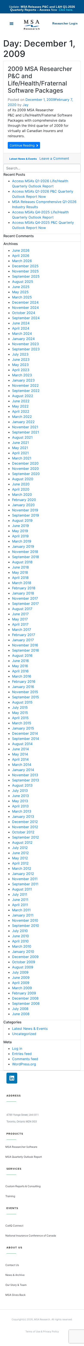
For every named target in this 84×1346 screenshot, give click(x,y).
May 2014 (20, 754)
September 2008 (26, 1003)
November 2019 (25, 510)
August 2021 (22, 437)
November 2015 (25, 692)
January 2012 (23, 873)
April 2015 (20, 718)
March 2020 (22, 494)
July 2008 (20, 1008)
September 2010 (25, 925)
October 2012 (23, 832)
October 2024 (23, 313)
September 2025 (26, 276)
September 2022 (26, 390)
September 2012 (25, 837)
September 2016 (25, 650)
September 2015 (25, 697)
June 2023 (21, 359)
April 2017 (20, 624)
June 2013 (20, 796)
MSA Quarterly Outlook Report (23, 1156)
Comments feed (25, 1059)
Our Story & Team (15, 1284)
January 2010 (23, 951)
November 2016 (25, 645)
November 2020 (25, 468)
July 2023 (20, 354)
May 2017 (20, 619)
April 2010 (20, 941)
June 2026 (21, 250)
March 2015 (21, 723)
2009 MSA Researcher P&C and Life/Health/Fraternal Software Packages (40, 79)
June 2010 (20, 936)
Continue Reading (23, 145)
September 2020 (26, 474)
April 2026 (20, 255)
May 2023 (20, 364)
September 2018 (25, 557)
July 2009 (20, 972)
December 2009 (25, 957)
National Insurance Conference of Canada (30, 1235)
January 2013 (23, 816)
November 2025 (25, 271)
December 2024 (25, 302)
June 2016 (20, 661)
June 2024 (21, 323)
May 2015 (20, 712)
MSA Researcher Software (21, 1146)
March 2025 (22, 297)
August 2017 (22, 609)
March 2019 (21, 541)
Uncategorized (24, 1034)
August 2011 (22, 889)
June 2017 (20, 614)
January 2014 (23, 770)
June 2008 (21, 1014)
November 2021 (25, 427)
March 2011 (21, 910)
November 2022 (25, 385)
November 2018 (25, 551)
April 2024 (20, 328)
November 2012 (25, 827)
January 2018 (23, 593)
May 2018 (20, 572)
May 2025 (20, 292)
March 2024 (22, 333)
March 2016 (21, 676)
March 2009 (22, 988)
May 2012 (20, 858)
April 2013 (20, 806)
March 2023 (22, 375)
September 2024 (26, 318)
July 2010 (20, 931)
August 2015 (22, 702)
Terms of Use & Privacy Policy (42, 1331)
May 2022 (20, 406)
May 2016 (20, 666)
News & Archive (15, 1275)
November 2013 (25, 775)
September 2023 (26, 349)
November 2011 (24, 879)
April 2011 (20, 905)
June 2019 (20, 525)
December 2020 (25, 463)
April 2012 (20, 863)
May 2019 (20, 531)
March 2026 (22, 261)
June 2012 (20, 853)
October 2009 (23, 962)
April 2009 (20, 983)
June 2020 (21, 484)
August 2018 (22, 562)
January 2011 (22, 915)
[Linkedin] (11, 1078)
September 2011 (25, 884)
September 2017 (25, 603)
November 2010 (25, 920)
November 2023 (25, 344)
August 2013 (22, 785)
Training (10, 1196)
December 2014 (25, 733)
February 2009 (24, 993)
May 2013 (20, 801)
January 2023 (23, 380)
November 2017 (25, 598)
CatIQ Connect (14, 1225)
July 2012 (20, 847)
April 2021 (20, 453)
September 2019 (25, 515)
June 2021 (20, 442)
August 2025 (22, 281)
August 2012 (22, 842)
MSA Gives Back (15, 1294)
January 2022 (23, 422)
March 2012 (21, 868)
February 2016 (23, 681)
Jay (25, 105)
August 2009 (22, 967)
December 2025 (25, 266)
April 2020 (20, 489)
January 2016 (23, 686)
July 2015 (20, 707)
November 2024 (25, 307)
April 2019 (20, 536)
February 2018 (23, 588)
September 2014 (25, 738)
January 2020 (23, 505)
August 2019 (22, 520)
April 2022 (20, 411)
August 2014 (22, 744)
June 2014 (20, 749)
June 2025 (21, 287)
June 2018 (20, 567)
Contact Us (12, 1265)
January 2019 (23, 546)
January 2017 (23, 640)
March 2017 (21, 629)
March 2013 (21, 811)
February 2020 (24, 500)
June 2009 (21, 977)
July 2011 (19, 894)
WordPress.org (24, 1064)
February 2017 (23, 635)
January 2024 (23, 338)
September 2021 (25, 432)
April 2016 (20, 671)
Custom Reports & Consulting (22, 1186)
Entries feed (22, 1053)
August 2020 (22, 479)
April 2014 (20, 759)
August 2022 (22, 396)
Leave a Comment (54, 158)
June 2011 (20, 899)
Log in (17, 1048)
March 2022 (22, 416)
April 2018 (20, 577)
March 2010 (21, 946)
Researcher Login (65, 23)
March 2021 (21, 458)
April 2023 (20, 370)
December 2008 (25, 998)
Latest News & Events (23, 158)
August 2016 (22, 655)
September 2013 (25, 780)
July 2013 (20, 790)
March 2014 (21, 764)
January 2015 (23, 728)
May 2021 (20, 448)
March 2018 (21, 583)
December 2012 (25, 822)
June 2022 (21, 401)
